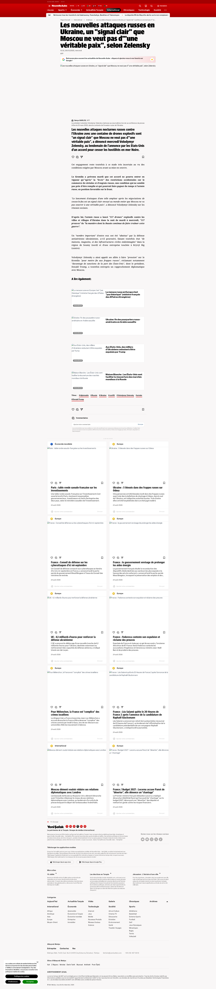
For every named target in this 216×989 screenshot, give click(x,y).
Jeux (90, 914)
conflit (112, 395)
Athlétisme (133, 911)
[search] (140, 5)
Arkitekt (87, 965)
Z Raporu (54, 965)
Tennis (131, 934)
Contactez (64, 948)
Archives (153, 901)
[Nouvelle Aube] (59, 6)
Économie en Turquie (75, 914)
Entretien (112, 920)
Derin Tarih (71, 965)
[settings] (151, 5)
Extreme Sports (135, 917)
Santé (111, 925)
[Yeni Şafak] (56, 827)
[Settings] (165, 10)
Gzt (48, 965)
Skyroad (79, 965)
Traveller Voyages (115, 928)
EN (70, 826)
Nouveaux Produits (95, 920)
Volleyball (132, 936)
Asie (48, 917)
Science (91, 925)
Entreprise (71, 920)
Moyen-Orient (52, 922)
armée (139, 395)
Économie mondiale (75, 917)
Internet (91, 911)
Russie (94, 395)
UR (85, 826)
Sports (132, 906)
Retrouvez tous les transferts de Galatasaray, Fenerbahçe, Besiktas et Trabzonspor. (68, 15)
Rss (73, 948)
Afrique (50, 911)
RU (81, 826)
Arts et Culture (114, 911)
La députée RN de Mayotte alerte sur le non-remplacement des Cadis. (133, 15)
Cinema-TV (113, 914)
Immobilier (71, 922)
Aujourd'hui (52, 901)
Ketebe (62, 965)
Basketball (133, 914)
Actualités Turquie (76, 901)
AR (74, 826)
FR (78, 826)
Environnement (114, 922)
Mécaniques (133, 928)
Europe (49, 920)
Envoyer (140, 424)
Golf (130, 922)
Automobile (72, 911)
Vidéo (90, 901)
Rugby (131, 931)
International (78, 20)
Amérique (89, 20)
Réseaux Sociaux (94, 922)
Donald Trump (78, 399)
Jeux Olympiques (135, 925)
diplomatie (84, 395)
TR (67, 826)
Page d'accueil (65, 20)
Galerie (112, 901)
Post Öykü (96, 965)
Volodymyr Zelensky (126, 395)
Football (132, 920)
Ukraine (103, 395)
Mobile (90, 917)
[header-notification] (146, 5)
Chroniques (134, 901)
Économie (72, 906)
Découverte (113, 917)
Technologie (93, 906)
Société (112, 906)
